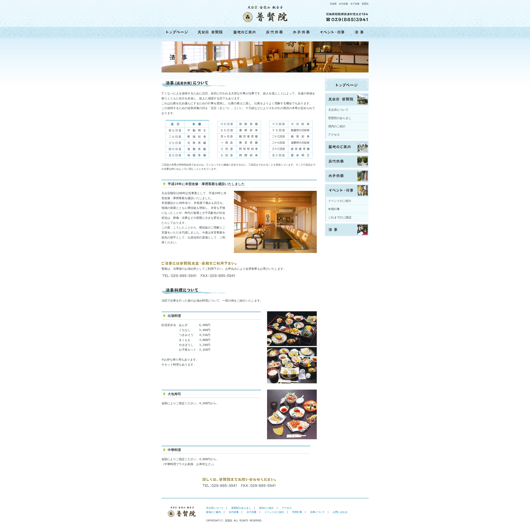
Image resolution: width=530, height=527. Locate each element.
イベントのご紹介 (339, 200)
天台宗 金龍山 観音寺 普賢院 (177, 32)
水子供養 (301, 32)
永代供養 (274, 32)
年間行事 (334, 209)
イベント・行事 (332, 32)
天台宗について (338, 109)
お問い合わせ (340, 512)
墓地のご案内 (244, 32)
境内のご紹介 (337, 126)
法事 (359, 32)
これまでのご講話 (339, 217)
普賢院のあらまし (339, 118)
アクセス (334, 134)
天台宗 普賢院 (210, 32)
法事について (317, 512)
